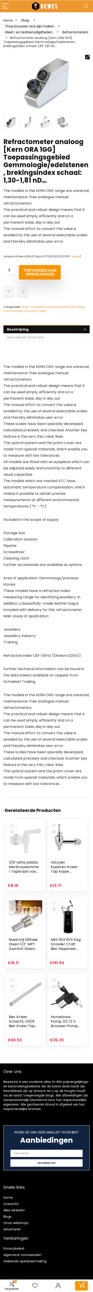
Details (75, 256)
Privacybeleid (13, 1248)
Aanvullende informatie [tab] (25, 337)
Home (8, 20)
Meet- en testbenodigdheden (28, 32)
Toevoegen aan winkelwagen (39, 272)
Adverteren (12, 1229)
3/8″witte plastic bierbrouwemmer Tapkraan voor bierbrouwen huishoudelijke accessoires (24, 874)
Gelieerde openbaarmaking (24, 1261)
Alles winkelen (14, 1210)
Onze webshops (15, 1223)
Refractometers (75, 32)
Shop (25, 20)
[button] (87, 57)
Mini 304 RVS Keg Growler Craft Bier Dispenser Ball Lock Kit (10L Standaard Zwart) (66, 951)
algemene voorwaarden (22, 1255)
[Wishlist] (35, 1286)
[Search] (86, 6)
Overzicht (11, 1204)
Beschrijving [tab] (17, 329)
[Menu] (5, 6)
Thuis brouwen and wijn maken (29, 26)
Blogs (7, 1216)
